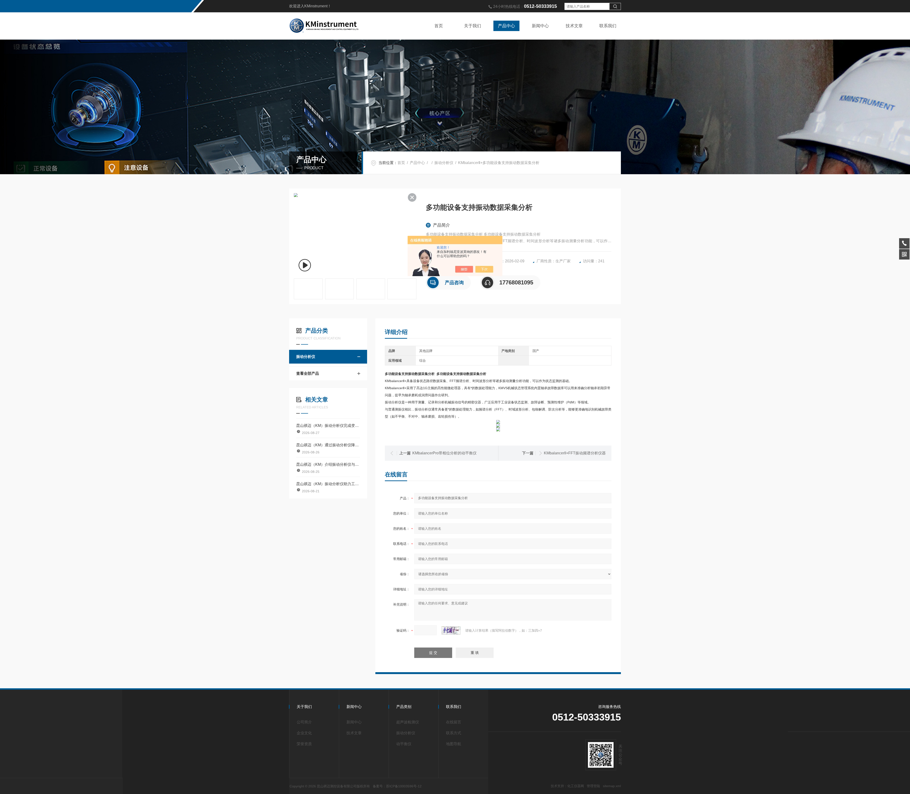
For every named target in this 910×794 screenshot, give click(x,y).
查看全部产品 (307, 373)
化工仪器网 (575, 786)
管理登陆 (593, 786)
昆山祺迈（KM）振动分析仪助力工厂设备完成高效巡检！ (328, 484)
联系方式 (453, 733)
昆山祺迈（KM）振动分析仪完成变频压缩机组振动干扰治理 (328, 426)
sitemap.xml (612, 786)
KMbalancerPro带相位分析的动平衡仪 (444, 453)
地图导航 (453, 744)
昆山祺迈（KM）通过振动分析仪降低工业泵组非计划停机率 (328, 445)
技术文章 (574, 25)
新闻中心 (540, 25)
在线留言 (453, 722)
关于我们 (472, 25)
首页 (438, 25)
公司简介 (304, 722)
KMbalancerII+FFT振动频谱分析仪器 (575, 453)
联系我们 (607, 25)
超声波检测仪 (407, 722)
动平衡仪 (403, 744)
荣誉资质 (304, 744)
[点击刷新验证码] (450, 630)
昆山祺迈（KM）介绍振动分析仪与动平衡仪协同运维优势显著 (328, 464)
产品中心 (506, 25)
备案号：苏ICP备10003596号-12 (397, 786)
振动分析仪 (443, 163)
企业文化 (304, 733)
